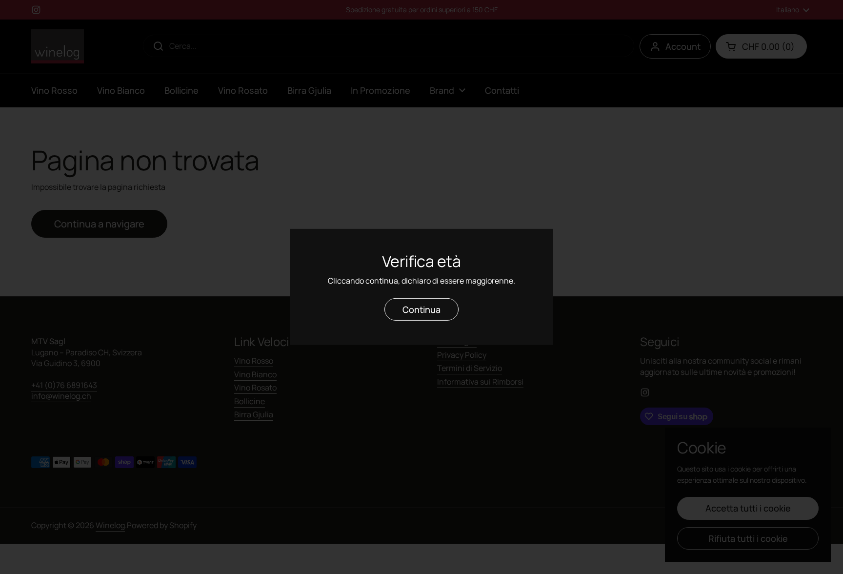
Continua (421, 309)
